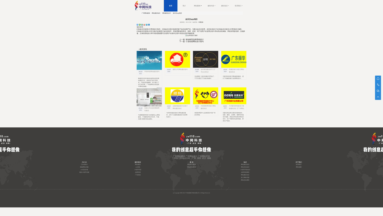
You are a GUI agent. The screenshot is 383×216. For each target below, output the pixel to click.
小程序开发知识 (245, 169)
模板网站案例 (191, 167)
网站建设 (138, 164)
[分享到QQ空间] (142, 25)
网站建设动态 (245, 175)
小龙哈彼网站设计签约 (194, 41)
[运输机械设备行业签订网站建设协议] (177, 95)
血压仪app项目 (177, 13)
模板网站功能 (84, 167)
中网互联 (200, 22)
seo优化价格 (84, 169)
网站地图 (299, 167)
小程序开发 (137, 169)
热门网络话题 (245, 177)
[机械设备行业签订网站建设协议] (233, 59)
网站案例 (197, 6)
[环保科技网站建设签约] (149, 60)
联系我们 (238, 6)
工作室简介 (84, 164)
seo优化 (138, 167)
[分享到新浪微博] (144, 25)
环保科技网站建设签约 (151, 71)
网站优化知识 (245, 167)
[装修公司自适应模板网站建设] (149, 96)
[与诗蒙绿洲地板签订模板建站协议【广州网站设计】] (233, 95)
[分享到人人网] (149, 25)
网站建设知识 (156, 13)
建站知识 (224, 6)
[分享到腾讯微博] (147, 25)
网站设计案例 (191, 164)
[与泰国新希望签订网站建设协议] (205, 95)
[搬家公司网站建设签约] (177, 59)
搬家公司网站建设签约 (180, 69)
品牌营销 (138, 172)
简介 (184, 6)
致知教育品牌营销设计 (194, 39)
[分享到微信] (140, 25)
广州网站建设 (146, 13)
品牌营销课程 (245, 172)
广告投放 (138, 175)
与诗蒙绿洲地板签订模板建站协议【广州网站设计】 (236, 108)
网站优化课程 (245, 180)
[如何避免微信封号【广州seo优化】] (205, 59)
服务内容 (211, 6)
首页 (170, 6)
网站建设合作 (166, 13)
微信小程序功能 (84, 172)
